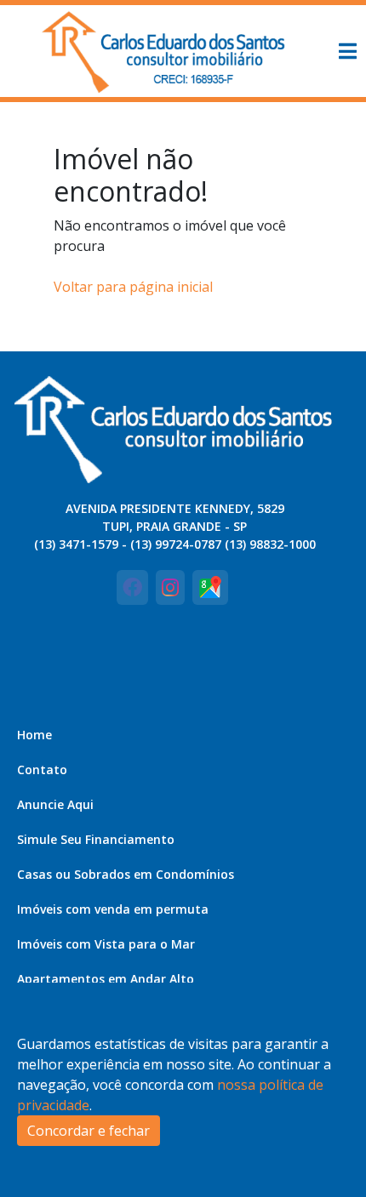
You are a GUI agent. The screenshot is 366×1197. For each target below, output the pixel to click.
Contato (42, 769)
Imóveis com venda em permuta (113, 909)
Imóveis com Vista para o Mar (106, 944)
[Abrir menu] (347, 51)
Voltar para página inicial (133, 286)
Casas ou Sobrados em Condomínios (125, 874)
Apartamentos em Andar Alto (105, 979)
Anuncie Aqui (55, 804)
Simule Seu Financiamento (95, 839)
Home (34, 735)
